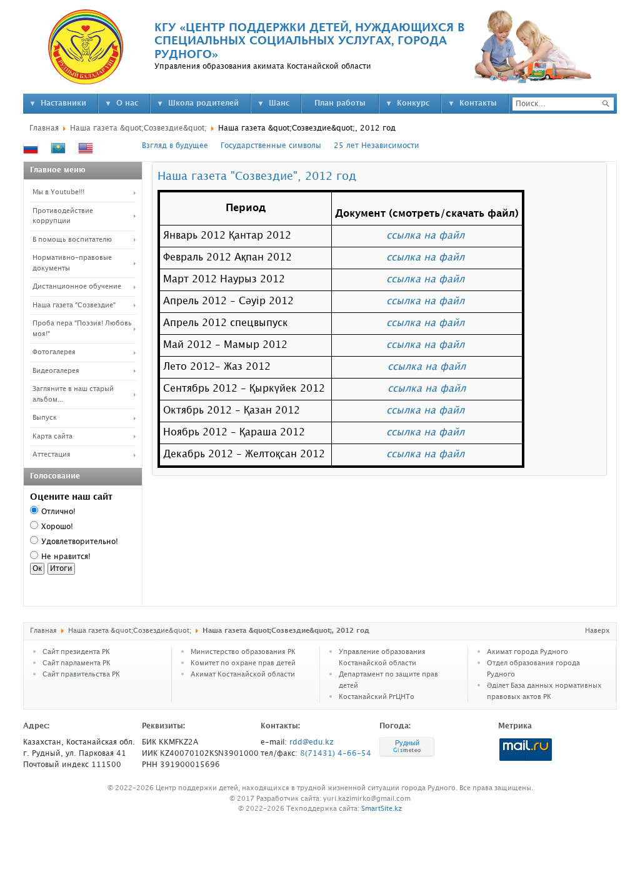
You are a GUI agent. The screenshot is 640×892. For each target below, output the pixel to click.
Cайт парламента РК (76, 663)
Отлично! (58, 511)
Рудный (407, 742)
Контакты (478, 103)
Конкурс (413, 103)
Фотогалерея (54, 352)
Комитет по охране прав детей (243, 663)
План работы (340, 103)
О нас (127, 103)
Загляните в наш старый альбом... (73, 394)
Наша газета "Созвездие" (74, 305)
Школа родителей (203, 103)
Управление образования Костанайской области (382, 658)
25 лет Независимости (376, 145)
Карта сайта (52, 437)
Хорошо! (57, 526)
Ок (37, 568)
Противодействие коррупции (62, 216)
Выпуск (44, 418)
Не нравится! (66, 556)
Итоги (61, 568)
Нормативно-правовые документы (72, 263)
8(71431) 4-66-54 (335, 753)
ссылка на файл (425, 235)
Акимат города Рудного (527, 652)
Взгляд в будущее (175, 145)
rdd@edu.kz (311, 742)
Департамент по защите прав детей (388, 680)
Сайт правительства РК (81, 674)
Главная (44, 128)
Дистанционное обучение (76, 287)
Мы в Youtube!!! (58, 192)
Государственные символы (271, 145)
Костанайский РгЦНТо (376, 697)
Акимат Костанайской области (243, 674)
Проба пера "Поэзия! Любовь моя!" (82, 328)
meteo (407, 750)
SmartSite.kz (381, 809)
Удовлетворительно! (79, 541)
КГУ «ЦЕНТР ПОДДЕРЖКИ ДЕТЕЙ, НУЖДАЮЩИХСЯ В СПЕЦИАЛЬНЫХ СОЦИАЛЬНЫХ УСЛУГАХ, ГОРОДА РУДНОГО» (309, 41)
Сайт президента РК (76, 652)
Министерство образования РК (243, 652)
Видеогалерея (55, 371)
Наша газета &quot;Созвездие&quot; (138, 128)
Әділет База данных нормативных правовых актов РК (544, 691)
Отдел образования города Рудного (533, 669)
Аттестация (51, 455)
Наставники (63, 103)
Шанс (279, 103)
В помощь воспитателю (72, 240)
